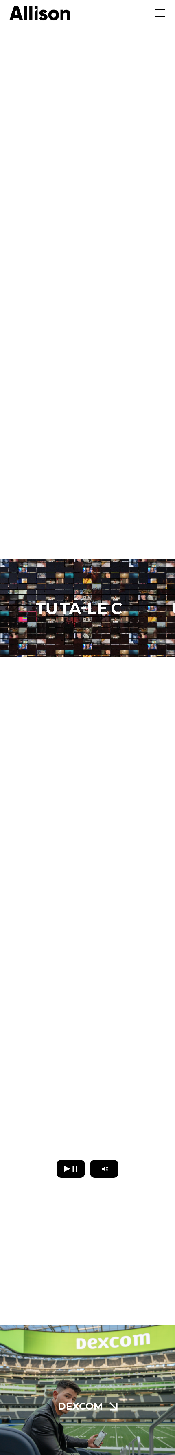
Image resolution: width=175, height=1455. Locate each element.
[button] (158, 13)
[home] (40, 13)
